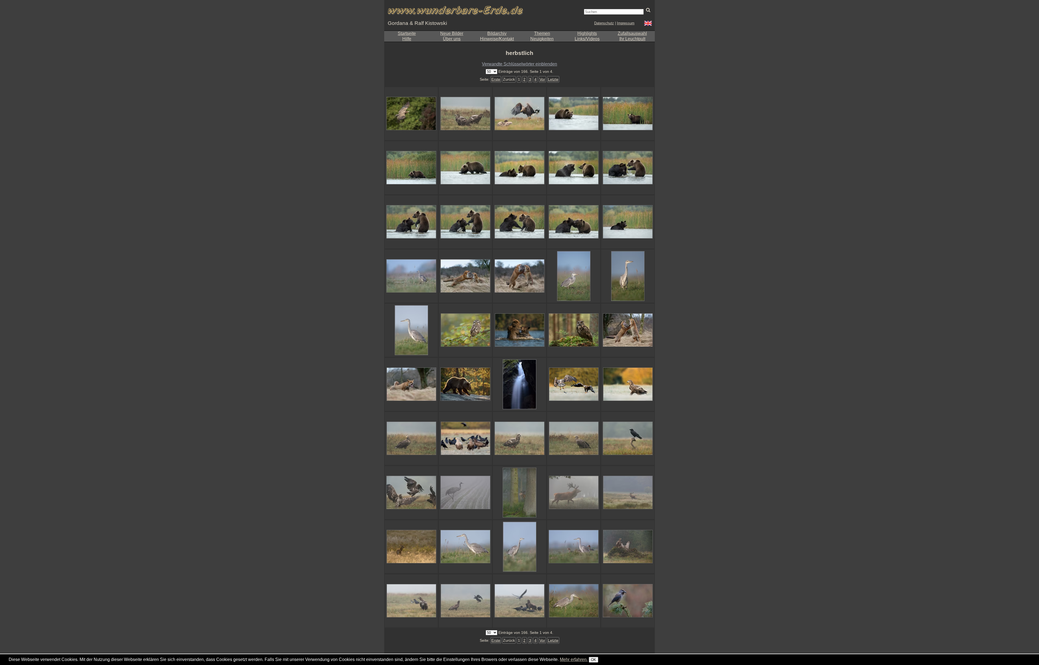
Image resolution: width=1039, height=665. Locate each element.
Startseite (407, 33)
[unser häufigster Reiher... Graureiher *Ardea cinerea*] (465, 546)
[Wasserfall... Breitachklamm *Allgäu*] (519, 384)
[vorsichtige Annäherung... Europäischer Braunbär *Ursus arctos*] (519, 167)
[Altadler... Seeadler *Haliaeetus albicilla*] (573, 438)
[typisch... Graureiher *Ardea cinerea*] (519, 546)
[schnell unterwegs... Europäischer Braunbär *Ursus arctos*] (573, 113)
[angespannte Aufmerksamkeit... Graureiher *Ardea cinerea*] (573, 546)
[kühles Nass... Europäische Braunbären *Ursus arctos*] (519, 330)
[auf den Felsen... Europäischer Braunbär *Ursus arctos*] (465, 384)
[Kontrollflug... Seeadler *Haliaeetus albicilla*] (411, 113)
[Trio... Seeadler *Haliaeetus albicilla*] (411, 600)
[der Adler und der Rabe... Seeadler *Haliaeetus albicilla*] (465, 600)
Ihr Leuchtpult (632, 39)
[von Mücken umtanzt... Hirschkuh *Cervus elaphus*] (411, 546)
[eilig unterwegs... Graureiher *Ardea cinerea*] (627, 276)
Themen (542, 33)
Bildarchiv (497, 33)
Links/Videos (587, 39)
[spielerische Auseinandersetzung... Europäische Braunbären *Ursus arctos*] (465, 221)
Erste (495, 79)
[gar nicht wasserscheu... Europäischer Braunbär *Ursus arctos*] (465, 167)
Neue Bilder (451, 33)
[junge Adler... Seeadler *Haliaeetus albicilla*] (465, 113)
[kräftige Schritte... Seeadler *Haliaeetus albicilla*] (627, 384)
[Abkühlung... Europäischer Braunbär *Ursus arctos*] (627, 221)
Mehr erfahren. (574, 659)
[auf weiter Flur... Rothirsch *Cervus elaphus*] (627, 492)
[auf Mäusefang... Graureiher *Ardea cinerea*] (573, 600)
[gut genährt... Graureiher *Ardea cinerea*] (573, 276)
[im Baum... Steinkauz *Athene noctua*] (465, 330)
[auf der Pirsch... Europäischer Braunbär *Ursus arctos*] (411, 167)
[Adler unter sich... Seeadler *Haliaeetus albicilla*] (465, 438)
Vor (542, 79)
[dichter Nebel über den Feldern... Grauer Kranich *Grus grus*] (465, 492)
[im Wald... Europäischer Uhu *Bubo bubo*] (573, 330)
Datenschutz (604, 23)
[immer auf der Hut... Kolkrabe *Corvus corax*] (627, 438)
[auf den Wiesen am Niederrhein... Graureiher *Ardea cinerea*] (411, 276)
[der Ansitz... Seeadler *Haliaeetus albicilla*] (627, 546)
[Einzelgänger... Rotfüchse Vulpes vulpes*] (627, 330)
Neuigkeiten (542, 39)
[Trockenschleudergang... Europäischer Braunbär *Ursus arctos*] (573, 167)
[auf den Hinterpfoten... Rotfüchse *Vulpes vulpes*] (519, 276)
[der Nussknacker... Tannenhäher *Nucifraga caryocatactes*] (627, 600)
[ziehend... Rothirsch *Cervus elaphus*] (573, 492)
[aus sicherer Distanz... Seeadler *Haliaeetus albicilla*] (519, 438)
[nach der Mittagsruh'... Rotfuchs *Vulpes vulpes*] (411, 384)
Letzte (553, 79)
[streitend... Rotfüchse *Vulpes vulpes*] (465, 276)
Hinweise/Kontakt (497, 39)
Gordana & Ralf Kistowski (417, 23)
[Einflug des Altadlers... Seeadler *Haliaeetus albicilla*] (519, 113)
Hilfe (406, 39)
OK (593, 660)
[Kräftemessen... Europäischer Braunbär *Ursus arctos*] (573, 221)
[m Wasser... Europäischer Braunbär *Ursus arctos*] (627, 167)
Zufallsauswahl (632, 33)
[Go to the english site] (648, 23)
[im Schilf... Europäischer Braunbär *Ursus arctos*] (627, 113)
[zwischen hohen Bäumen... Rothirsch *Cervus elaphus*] (519, 492)
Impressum (625, 23)
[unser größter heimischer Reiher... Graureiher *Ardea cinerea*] (411, 330)
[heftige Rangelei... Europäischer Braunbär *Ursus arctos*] (411, 221)
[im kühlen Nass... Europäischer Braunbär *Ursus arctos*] (519, 221)
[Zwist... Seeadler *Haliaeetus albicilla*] (573, 384)
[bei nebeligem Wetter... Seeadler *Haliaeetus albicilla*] (411, 438)
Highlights (587, 33)
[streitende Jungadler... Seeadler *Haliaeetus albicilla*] (411, 492)
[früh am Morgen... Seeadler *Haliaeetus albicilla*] (519, 600)
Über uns (452, 39)
